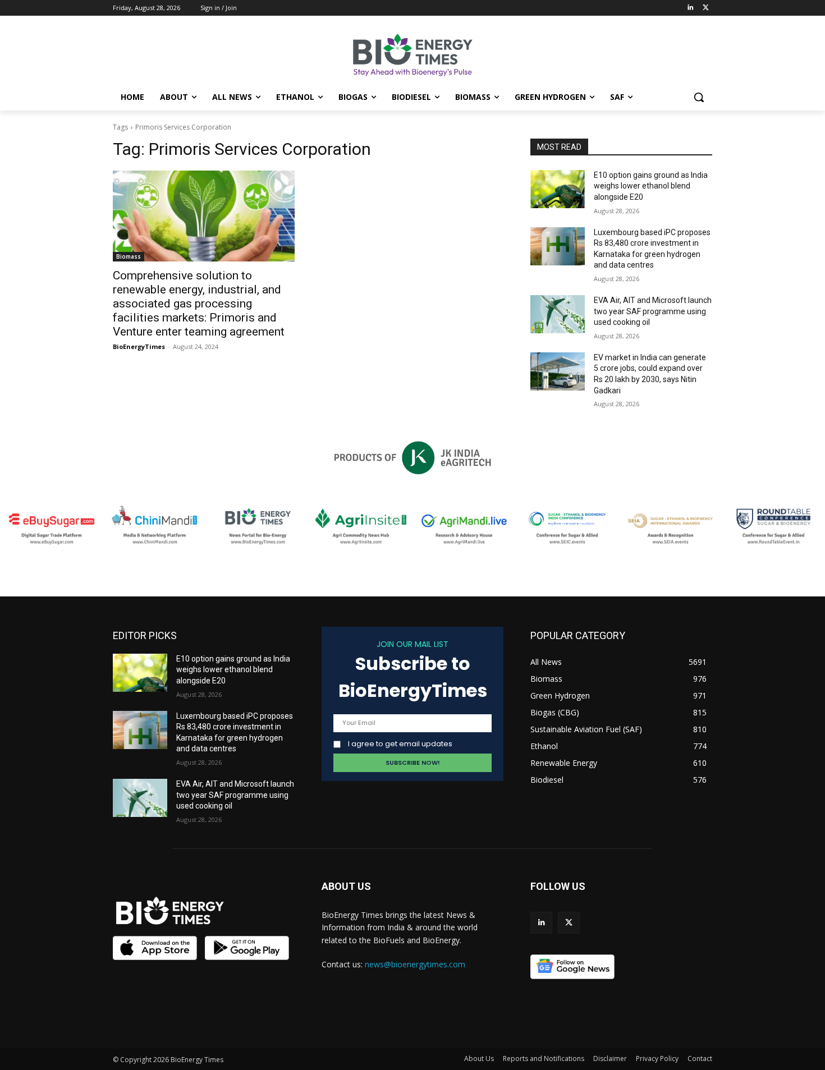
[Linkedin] (690, 8)
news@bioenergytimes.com (415, 964)
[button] (698, 97)
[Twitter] (705, 8)
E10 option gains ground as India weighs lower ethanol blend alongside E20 (651, 186)
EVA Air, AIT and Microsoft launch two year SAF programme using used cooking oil (653, 311)
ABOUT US (346, 886)
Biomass (128, 256)
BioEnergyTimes (139, 346)
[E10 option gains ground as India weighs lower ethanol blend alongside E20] (557, 189)
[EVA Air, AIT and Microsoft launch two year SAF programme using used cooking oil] (557, 314)
